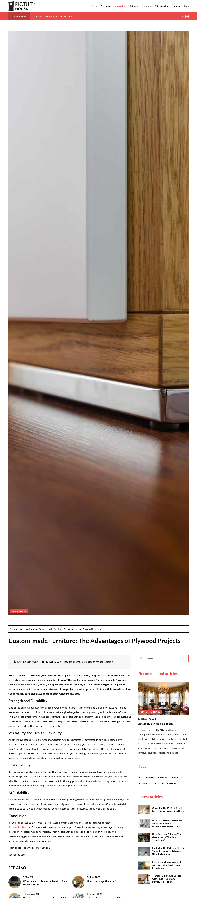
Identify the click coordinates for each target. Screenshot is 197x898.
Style (94, 6)
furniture (178, 777)
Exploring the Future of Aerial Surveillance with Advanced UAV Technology (168, 851)
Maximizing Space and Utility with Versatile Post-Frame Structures (168, 865)
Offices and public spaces (167, 6)
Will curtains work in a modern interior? (160, 723)
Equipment (106, 6)
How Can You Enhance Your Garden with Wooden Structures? (167, 837)
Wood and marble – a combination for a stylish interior (45, 883)
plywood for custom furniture (157, 783)
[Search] (141, 658)
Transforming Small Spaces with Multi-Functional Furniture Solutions (166, 878)
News (186, 6)
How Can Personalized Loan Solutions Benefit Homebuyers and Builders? (167, 823)
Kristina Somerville (28, 661)
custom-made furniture (153, 777)
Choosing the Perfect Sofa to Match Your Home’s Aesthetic (168, 810)
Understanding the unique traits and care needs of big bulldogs (68, 16)
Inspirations (120, 6)
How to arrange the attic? (101, 881)
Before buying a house (140, 6)
